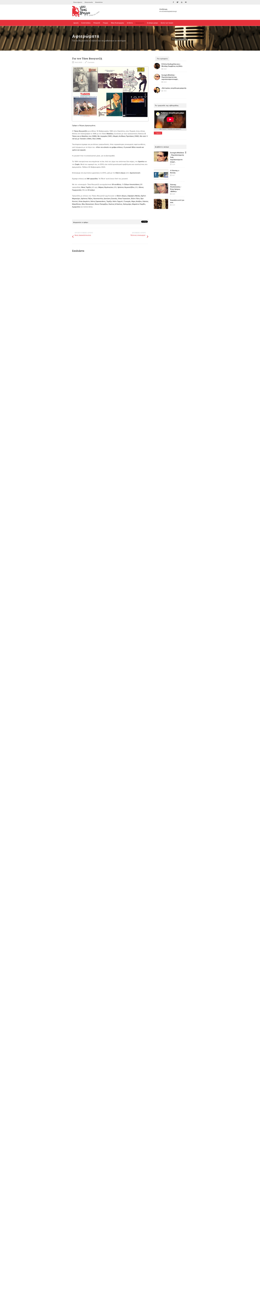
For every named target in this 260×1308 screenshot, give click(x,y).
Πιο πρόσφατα (162, 59)
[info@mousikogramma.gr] (186, 2)
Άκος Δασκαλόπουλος (83, 235)
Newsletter (99, 2)
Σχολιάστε (90, 62)
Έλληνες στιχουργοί (138, 235)
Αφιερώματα (183, 39)
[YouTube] (182, 2)
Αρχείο (158, 133)
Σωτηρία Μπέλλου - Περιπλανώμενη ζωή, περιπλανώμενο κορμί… (170, 77)
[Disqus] (110, 281)
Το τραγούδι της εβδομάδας (167, 105)
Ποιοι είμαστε (77, 2)
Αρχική (174, 39)
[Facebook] (173, 2)
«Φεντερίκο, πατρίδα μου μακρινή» (173, 88)
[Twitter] (178, 2)
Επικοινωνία (89, 2)
